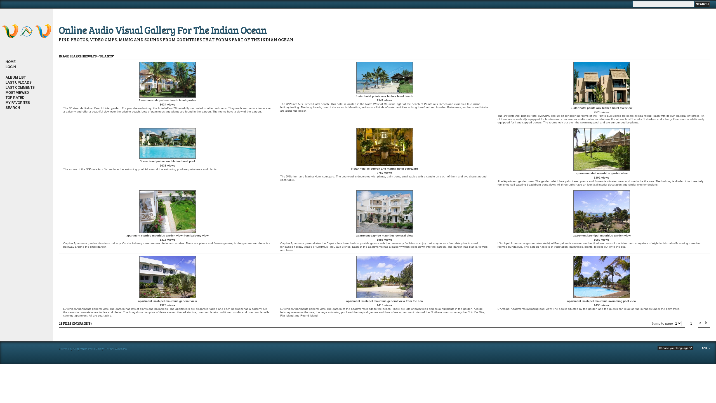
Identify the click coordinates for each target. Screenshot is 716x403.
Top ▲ (706, 348)
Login (11, 67)
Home (11, 62)
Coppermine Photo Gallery (88, 349)
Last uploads (19, 83)
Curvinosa (121, 349)
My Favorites (18, 103)
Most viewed (17, 93)
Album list (16, 77)
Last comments (20, 88)
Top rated (15, 98)
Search (13, 108)
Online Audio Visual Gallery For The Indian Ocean (163, 29)
